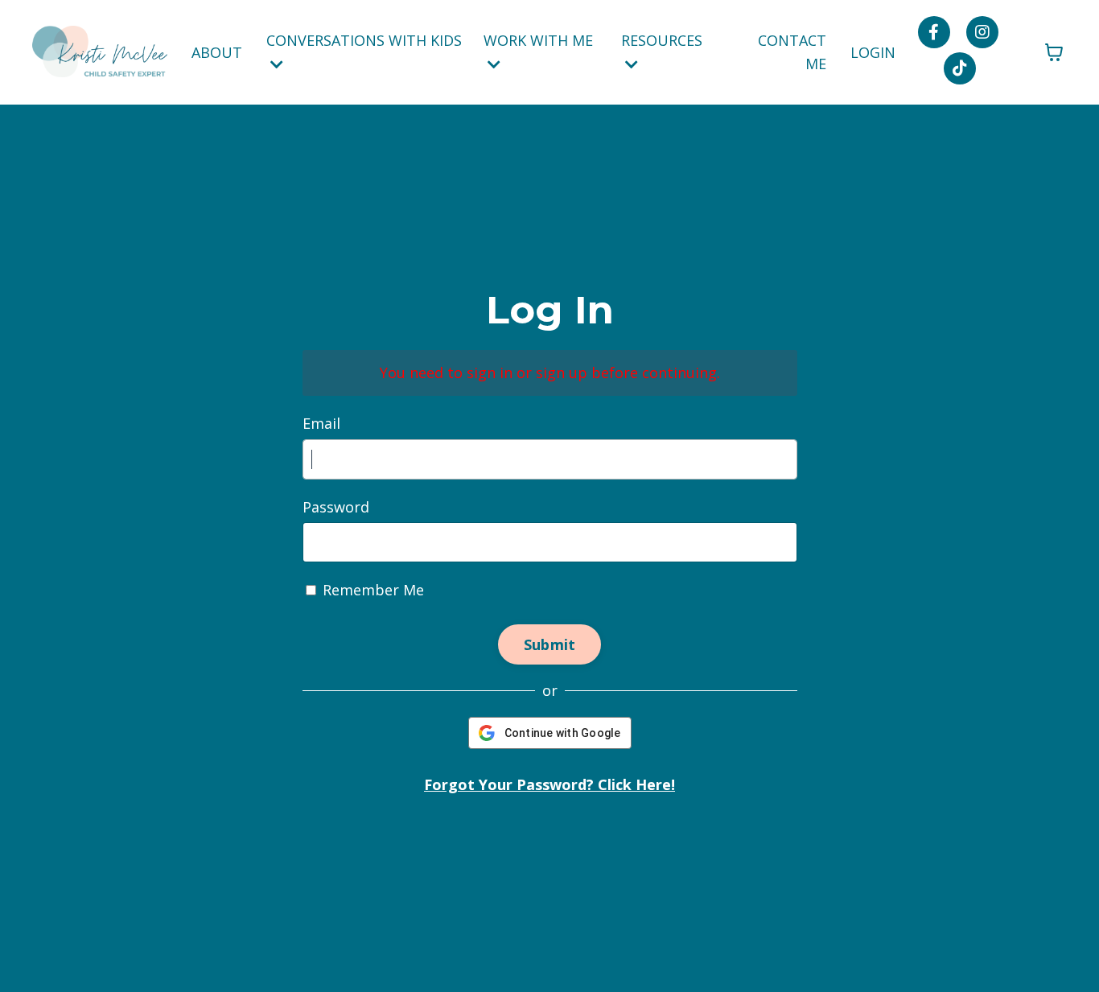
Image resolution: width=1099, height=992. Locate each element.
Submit (550, 644)
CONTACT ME (792, 52)
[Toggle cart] (1054, 52)
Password (336, 507)
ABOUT (216, 52)
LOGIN (872, 52)
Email (321, 423)
